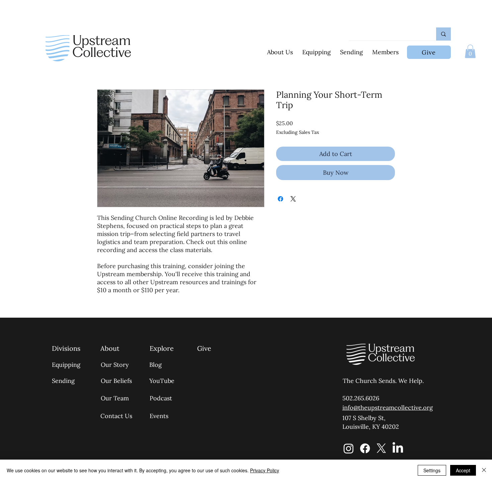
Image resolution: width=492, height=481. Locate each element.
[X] (381, 448)
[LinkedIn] (397, 448)
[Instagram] (348, 448)
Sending (63, 381)
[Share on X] (293, 199)
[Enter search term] (443, 34)
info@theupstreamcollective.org (387, 407)
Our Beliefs (116, 381)
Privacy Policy (264, 470)
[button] (470, 51)
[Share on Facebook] (280, 199)
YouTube (161, 381)
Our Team (115, 398)
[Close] (484, 470)
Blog (155, 365)
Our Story (115, 365)
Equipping (66, 365)
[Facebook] (365, 448)
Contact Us (116, 416)
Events (159, 416)
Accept (463, 470)
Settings (431, 470)
